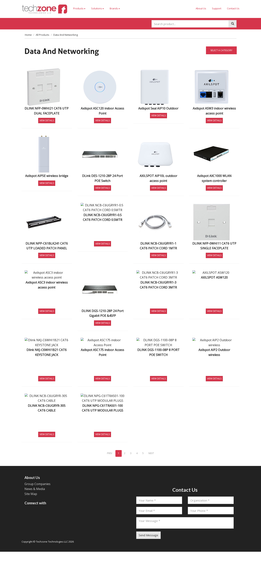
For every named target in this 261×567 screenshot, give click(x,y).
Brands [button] (114, 8)
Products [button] (78, 8)
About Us (201, 8)
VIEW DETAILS (47, 120)
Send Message (148, 535)
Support (216, 8)
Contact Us (233, 8)
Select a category (221, 50)
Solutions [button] (96, 8)
